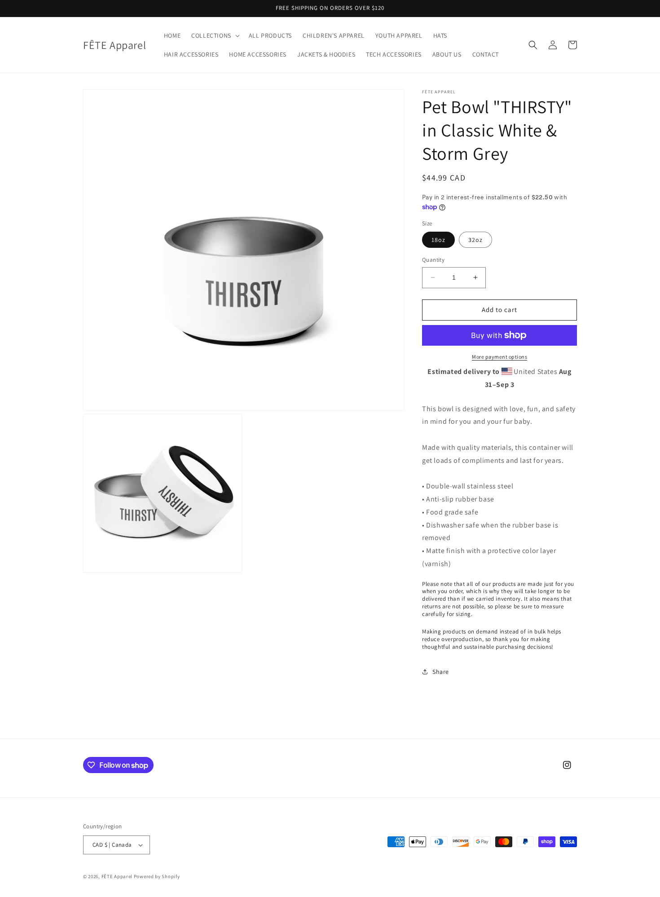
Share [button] (440, 672)
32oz (475, 240)
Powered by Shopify (157, 876)
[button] (214, 35)
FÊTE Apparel (116, 876)
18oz (438, 240)
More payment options (499, 356)
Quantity (433, 260)
